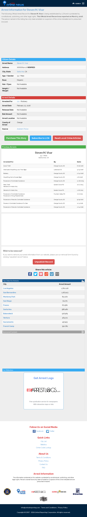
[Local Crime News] (21, 491)
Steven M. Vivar (22, 63)
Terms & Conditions (43, 457)
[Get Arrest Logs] (38, 491)
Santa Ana (20, 72)
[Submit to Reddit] (46, 274)
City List (43, 441)
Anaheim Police (22, 129)
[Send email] (57, 274)
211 (18, 101)
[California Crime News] (59, 491)
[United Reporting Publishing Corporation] (7, 491)
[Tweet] (35, 274)
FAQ (43, 468)
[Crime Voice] (43, 498)
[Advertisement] (43, 40)
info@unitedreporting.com (30, 507)
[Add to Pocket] (41, 274)
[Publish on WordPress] (52, 274)
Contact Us (44, 464)
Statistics (43, 444)
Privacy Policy (43, 461)
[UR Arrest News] (77, 491)
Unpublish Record (44, 262)
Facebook (39, 431)
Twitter (52, 431)
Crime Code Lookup (43, 448)
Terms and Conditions (49, 507)
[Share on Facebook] (30, 274)
